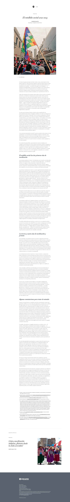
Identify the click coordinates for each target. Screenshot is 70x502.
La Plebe (30, 489)
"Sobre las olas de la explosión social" (33, 399)
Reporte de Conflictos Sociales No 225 (35, 397)
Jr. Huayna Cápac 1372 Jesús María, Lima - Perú (25, 494)
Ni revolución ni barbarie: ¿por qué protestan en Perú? (34, 411)
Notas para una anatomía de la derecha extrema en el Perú (38, 417)
